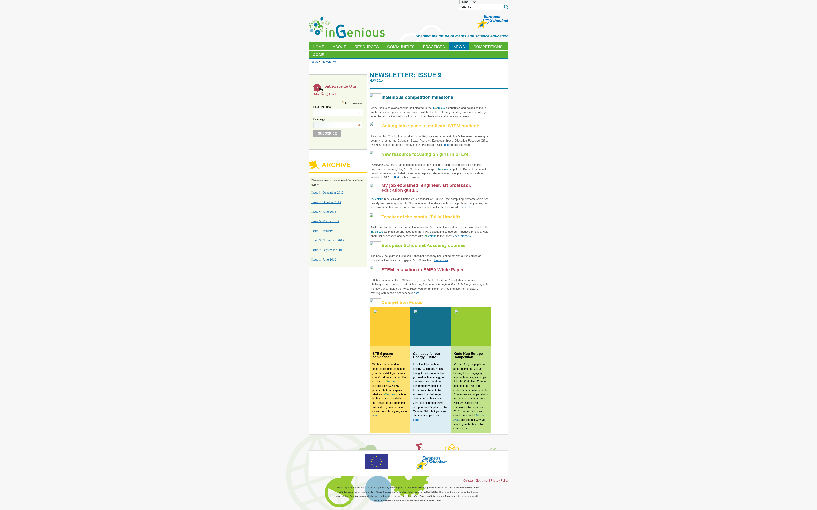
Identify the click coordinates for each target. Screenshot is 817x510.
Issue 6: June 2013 (323, 211)
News (314, 61)
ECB (347, 27)
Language (337, 119)
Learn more (441, 260)
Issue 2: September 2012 (327, 250)
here (447, 144)
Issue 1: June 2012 (323, 259)
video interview (462, 236)
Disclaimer (481, 480)
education (467, 207)
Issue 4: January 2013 (326, 230)
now (374, 415)
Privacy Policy (499, 480)
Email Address (337, 107)
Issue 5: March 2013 (325, 221)
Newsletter (329, 61)
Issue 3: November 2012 (327, 240)
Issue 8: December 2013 (327, 192)
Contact (468, 480)
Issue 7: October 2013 (326, 202)
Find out (398, 177)
